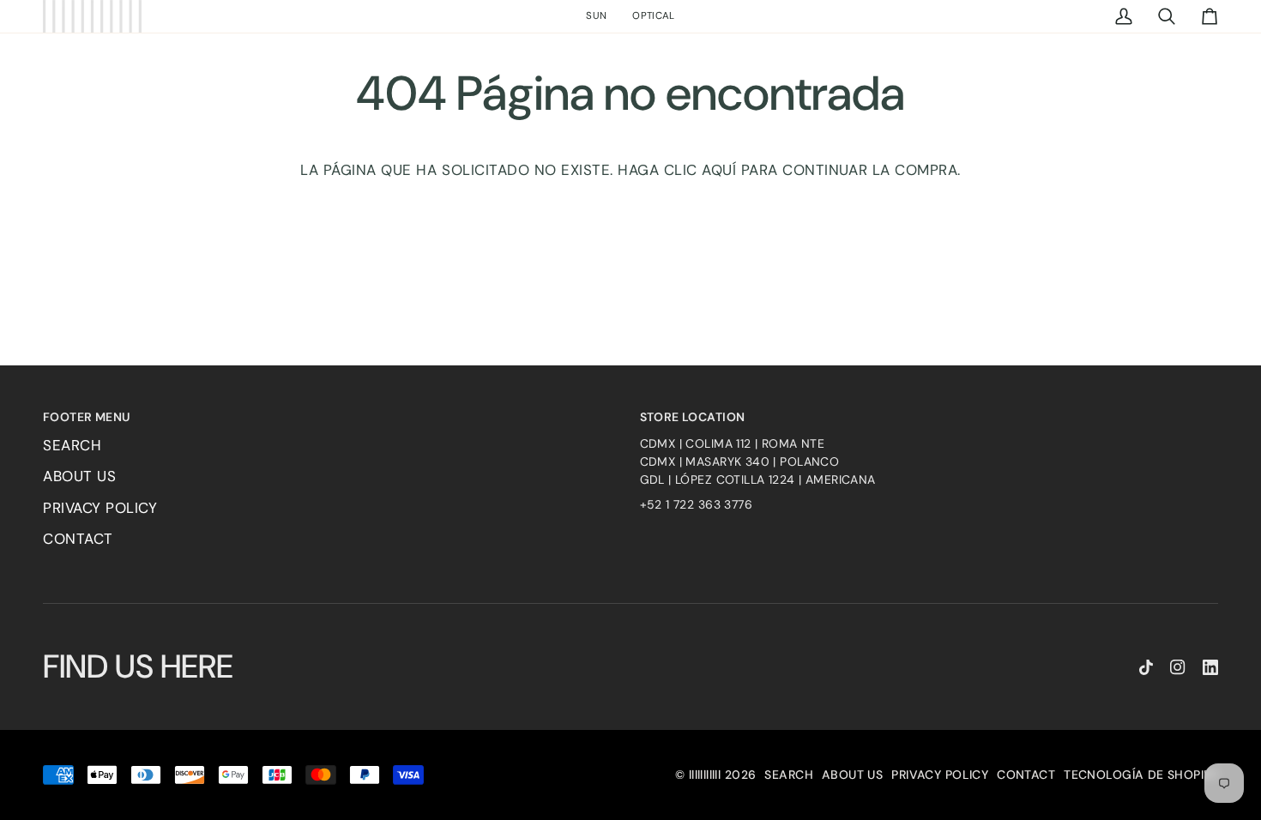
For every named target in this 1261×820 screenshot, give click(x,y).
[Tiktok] (1146, 667)
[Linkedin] (1210, 667)
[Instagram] (1178, 667)
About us (79, 476)
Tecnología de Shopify (1141, 774)
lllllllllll (705, 774)
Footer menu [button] (86, 417)
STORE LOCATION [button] (692, 417)
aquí (719, 169)
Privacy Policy (100, 507)
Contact (78, 538)
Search (72, 445)
